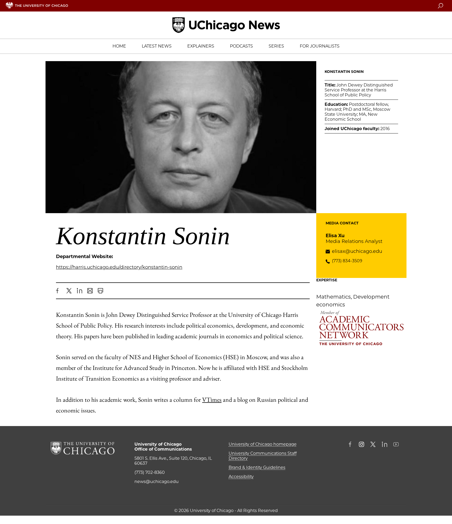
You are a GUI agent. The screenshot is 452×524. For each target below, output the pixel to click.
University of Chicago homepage (263, 444)
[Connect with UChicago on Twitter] (373, 445)
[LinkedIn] (79, 290)
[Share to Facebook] (58, 290)
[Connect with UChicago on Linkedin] (384, 445)
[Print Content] (100, 290)
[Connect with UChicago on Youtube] (396, 445)
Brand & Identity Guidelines (257, 467)
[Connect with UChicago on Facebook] (351, 445)
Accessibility (241, 476)
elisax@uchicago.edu (357, 251)
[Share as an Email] (90, 290)
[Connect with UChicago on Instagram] (361, 445)
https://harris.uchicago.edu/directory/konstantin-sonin (119, 267)
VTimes (212, 399)
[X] (69, 290)
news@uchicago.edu (156, 481)
